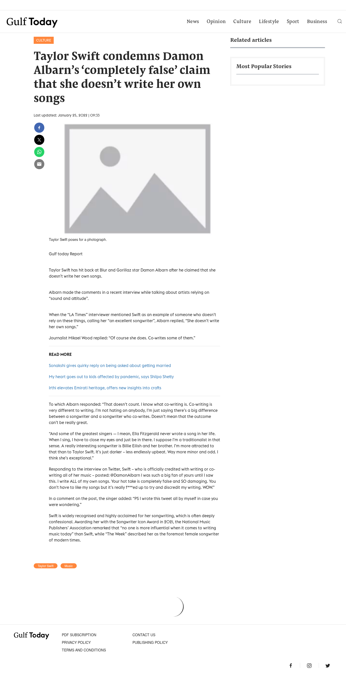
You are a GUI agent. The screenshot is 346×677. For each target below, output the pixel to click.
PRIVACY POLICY (76, 642)
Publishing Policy (150, 642)
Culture (242, 21)
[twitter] (39, 140)
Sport (293, 21)
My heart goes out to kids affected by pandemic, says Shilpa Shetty (111, 376)
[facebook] (39, 128)
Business (317, 21)
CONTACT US (143, 634)
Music (69, 565)
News (193, 21)
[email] (39, 164)
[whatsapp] (39, 152)
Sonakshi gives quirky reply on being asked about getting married (110, 365)
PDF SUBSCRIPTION (79, 634)
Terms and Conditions (84, 649)
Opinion (216, 21)
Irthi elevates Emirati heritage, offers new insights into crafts (105, 387)
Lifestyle (269, 21)
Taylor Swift (45, 565)
